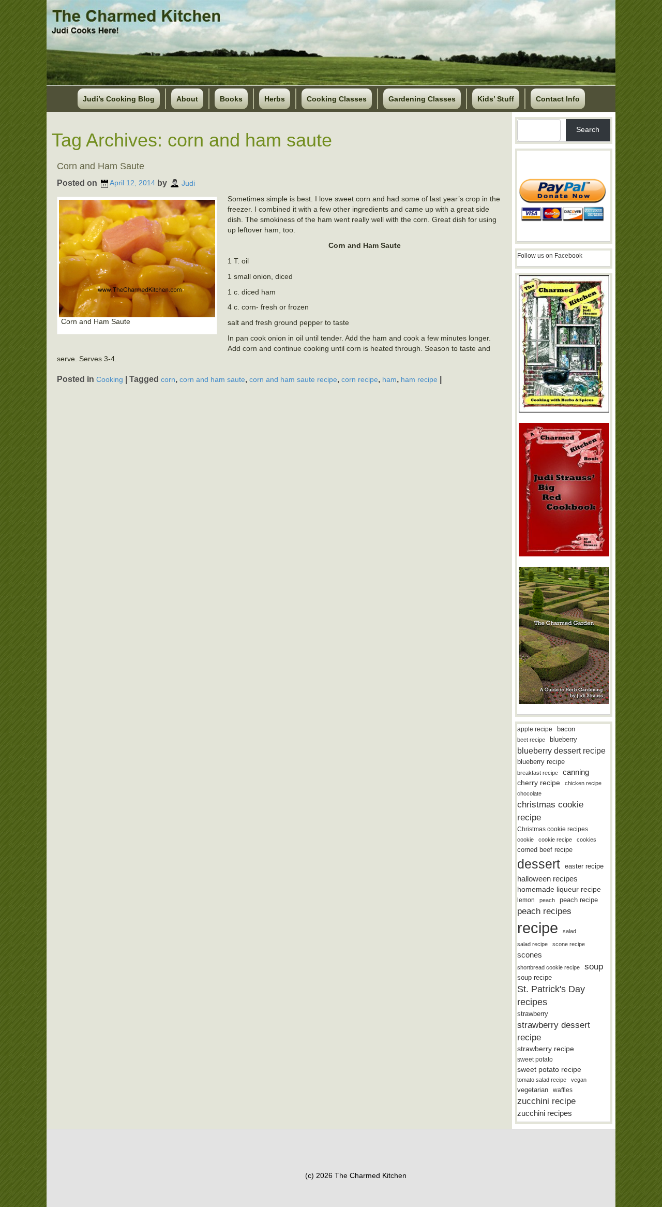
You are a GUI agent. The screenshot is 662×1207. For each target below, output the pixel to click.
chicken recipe (583, 783)
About (187, 99)
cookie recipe (555, 839)
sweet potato (535, 1059)
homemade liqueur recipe (559, 889)
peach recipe (579, 900)
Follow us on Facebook (549, 255)
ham (389, 379)
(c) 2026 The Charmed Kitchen (356, 1175)
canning (576, 772)
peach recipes (544, 911)
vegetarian (532, 1090)
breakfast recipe (537, 773)
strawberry (532, 1014)
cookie (525, 839)
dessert (538, 864)
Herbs (274, 99)
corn (168, 379)
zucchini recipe (546, 1101)
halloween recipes (547, 878)
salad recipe (532, 944)
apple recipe (534, 729)
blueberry (563, 739)
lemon (526, 900)
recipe (537, 927)
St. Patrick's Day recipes (551, 995)
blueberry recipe (541, 762)
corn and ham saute (212, 379)
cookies (586, 839)
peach (547, 900)
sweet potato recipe (549, 1069)
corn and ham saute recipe (293, 379)
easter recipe (584, 866)
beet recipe (531, 740)
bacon (566, 729)
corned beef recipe (545, 849)
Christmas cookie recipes (552, 829)
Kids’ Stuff (495, 99)
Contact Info (558, 99)
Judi (188, 183)
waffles (563, 1090)
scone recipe (568, 944)
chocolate (529, 793)
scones (529, 954)
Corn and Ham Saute (100, 166)
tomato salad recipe (541, 1080)
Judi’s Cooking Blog (119, 99)
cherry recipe (538, 783)
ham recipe (419, 379)
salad (569, 931)
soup (593, 967)
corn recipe (359, 379)
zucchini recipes (544, 1113)
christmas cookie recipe (550, 810)
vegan (578, 1080)
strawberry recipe (545, 1049)
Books (231, 99)
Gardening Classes (422, 99)
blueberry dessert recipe (561, 750)
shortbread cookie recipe (548, 967)
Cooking (109, 379)
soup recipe (534, 977)
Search (587, 129)
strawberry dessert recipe (553, 1031)
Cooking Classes (337, 99)
